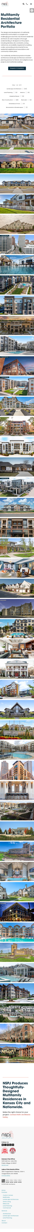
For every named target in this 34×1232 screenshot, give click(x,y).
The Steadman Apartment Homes (17, 325)
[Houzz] (10, 1145)
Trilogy (17, 264)
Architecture (7, 1214)
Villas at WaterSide (17, 527)
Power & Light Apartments (17, 790)
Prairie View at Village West (17, 932)
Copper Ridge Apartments (17, 709)
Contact (4, 1223)
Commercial (7, 1208)
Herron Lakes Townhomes (17, 507)
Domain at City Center (17, 750)
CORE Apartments (17, 487)
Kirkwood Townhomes (17, 1033)
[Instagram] (5, 1145)
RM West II (17, 689)
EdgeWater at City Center (17, 851)
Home (3, 1190)
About (4, 1221)
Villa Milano (17, 1053)
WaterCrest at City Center (17, 952)
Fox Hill (17, 183)
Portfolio (4, 1192)
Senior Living (7, 1202)
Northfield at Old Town (17, 123)
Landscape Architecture (10, 1199)
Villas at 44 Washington (17, 426)
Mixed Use (6, 1204)
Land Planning (7, 1206)
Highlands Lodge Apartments (17, 992)
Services (4, 1211)
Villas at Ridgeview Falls (17, 628)
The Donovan (17, 446)
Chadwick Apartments (17, 386)
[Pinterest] (13, 1145)
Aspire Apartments (17, 305)
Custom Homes (8, 1195)
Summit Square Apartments (17, 547)
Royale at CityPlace (17, 810)
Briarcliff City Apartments (17, 1013)
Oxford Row (17, 588)
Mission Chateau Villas (17, 467)
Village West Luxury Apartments (17, 972)
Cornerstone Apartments (17, 406)
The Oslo (17, 285)
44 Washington (17, 649)
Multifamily (6, 1197)
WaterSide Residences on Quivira (17, 871)
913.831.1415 (5, 1165)
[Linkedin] (8, 1145)
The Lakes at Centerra (17, 143)
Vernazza (17, 163)
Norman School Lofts (17, 608)
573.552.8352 (6, 1176)
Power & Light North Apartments (17, 770)
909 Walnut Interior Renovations (17, 568)
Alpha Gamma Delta (17, 669)
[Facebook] (3, 1145)
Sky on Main (17, 244)
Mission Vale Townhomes (17, 224)
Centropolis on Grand (17, 911)
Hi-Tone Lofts (17, 365)
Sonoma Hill (17, 729)
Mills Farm (17, 831)
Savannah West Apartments (17, 891)
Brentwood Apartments (17, 345)
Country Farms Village (17, 204)
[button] (32, 10)
